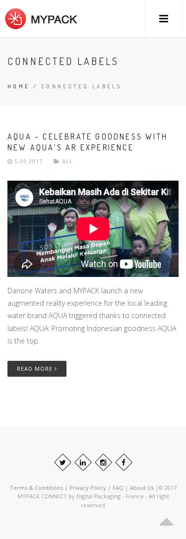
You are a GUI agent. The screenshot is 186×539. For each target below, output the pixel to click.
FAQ (119, 487)
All (67, 161)
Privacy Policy (87, 487)
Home (18, 86)
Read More (36, 368)
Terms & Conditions (36, 487)
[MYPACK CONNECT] (41, 18)
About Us (142, 487)
